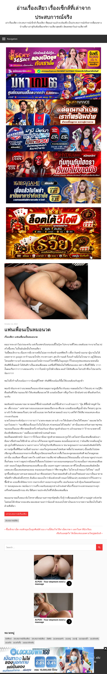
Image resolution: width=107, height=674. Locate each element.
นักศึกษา (8, 639)
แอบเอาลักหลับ (28, 642)
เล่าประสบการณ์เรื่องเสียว (16, 514)
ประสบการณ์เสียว (11, 521)
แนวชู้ (75, 639)
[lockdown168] (53, 660)
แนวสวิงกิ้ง (17, 642)
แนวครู (68, 639)
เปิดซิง (49, 639)
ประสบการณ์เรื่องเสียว (22, 639)
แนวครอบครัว (58, 639)
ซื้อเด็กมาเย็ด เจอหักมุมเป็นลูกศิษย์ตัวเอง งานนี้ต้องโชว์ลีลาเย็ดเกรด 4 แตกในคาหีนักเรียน (48, 529)
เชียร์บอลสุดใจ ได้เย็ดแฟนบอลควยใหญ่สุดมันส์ (78, 533)
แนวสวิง (8, 642)
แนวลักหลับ (94, 639)
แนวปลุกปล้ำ (83, 639)
